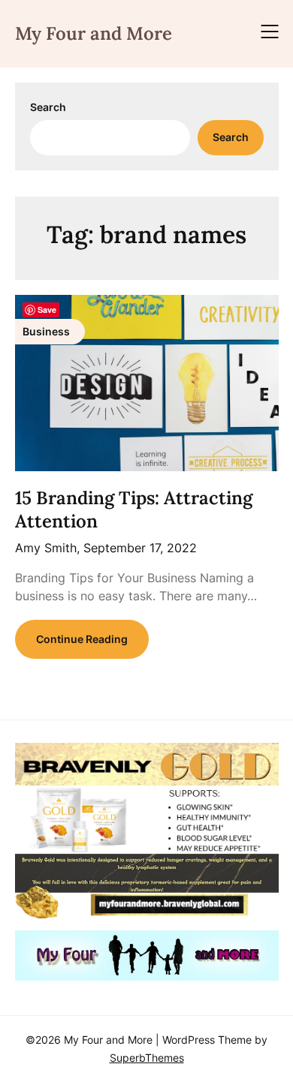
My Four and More (93, 33)
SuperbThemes (147, 1057)
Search (48, 107)
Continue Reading (82, 639)
